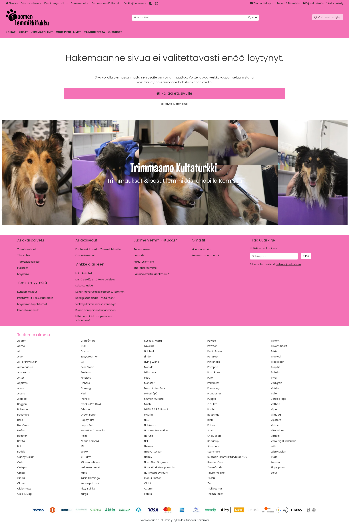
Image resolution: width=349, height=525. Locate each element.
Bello (20, 420)
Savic (210, 430)
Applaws (22, 383)
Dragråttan (88, 341)
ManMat (149, 367)
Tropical (276, 356)
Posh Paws (213, 372)
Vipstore (276, 420)
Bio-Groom (24, 425)
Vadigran (276, 383)
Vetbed (275, 404)
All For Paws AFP (27, 362)
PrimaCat (213, 383)
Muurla (148, 414)
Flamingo (86, 388)
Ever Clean (87, 367)
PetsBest (212, 356)
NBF (146, 441)
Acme (21, 346)
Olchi (147, 483)
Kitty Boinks (88, 488)
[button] (288, 264)
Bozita (21, 441)
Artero (21, 393)
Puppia (211, 399)
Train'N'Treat (215, 494)
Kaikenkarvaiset (90, 467)
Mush (147, 404)
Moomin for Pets (154, 388)
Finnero (85, 383)
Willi (273, 446)
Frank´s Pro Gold (91, 404)
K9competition (90, 462)
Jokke (84, 451)
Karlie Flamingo (90, 478)
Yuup (274, 457)
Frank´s (85, 399)
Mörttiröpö (150, 393)
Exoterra (86, 372)
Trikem (275, 341)
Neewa (148, 446)
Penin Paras (214, 351)
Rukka (211, 425)
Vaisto (275, 388)
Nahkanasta (151, 425)
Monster (149, 383)
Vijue (274, 409)
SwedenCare (215, 462)
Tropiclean (277, 362)
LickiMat (149, 351)
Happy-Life (88, 420)
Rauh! (210, 409)
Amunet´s (23, 372)
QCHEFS (212, 404)
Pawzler (212, 346)
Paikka (148, 494)
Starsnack (213, 451)
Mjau (147, 378)
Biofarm (22, 430)
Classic (21, 483)
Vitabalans (277, 430)
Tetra (210, 483)
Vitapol (275, 436)
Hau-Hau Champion (93, 430)
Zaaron (275, 462)
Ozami (148, 488)
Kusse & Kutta (153, 341)
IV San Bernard (90, 441)
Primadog (213, 388)
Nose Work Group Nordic (159, 467)
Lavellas (149, 346)
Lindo (147, 356)
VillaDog (276, 414)
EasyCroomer (89, 356)
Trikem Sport (279, 346)
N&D (147, 420)
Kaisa (84, 473)
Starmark (213, 446)
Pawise (211, 341)
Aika (19, 351)
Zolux (274, 473)
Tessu (211, 478)
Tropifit (275, 367)
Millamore (150, 372)
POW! (210, 378)
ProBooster (214, 393)
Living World (151, 362)
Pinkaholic (213, 362)
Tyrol (274, 378)
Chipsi (21, 473)
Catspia (22, 467)
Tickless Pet (214, 488)
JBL (83, 446)
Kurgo (84, 494)
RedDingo (213, 414)
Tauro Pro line (216, 473)
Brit (19, 446)
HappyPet (87, 425)
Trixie (274, 351)
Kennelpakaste (90, 483)
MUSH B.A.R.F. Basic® (156, 409)
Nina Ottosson (153, 451)
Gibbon (85, 409)
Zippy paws (278, 467)
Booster (22, 436)
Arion (20, 388)
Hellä (84, 436)
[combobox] (195, 17)
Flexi (83, 393)
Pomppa (212, 367)
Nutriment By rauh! (156, 473)
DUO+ (84, 346)
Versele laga (278, 399)
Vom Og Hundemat (283, 441)
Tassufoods (214, 467)
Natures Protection (156, 430)
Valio (274, 393)
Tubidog (276, 372)
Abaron (21, 341)
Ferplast (86, 378)
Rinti (210, 420)
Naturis (148, 436)
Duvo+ (85, 351)
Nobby (148, 457)
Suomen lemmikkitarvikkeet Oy (227, 457)
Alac (20, 356)
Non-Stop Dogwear (156, 462)
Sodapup (213, 441)
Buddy (21, 451)
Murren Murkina (154, 399)
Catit (20, 462)
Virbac (275, 425)
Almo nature (25, 367)
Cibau (21, 478)
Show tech (214, 436)
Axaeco (22, 399)
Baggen (22, 404)
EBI (82, 362)
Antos (21, 378)
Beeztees (23, 414)
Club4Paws (24, 488)
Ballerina (22, 409)
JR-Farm (86, 457)
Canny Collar (25, 457)
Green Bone (88, 414)
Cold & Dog (24, 494)
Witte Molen (278, 451)
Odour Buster (152, 478)
